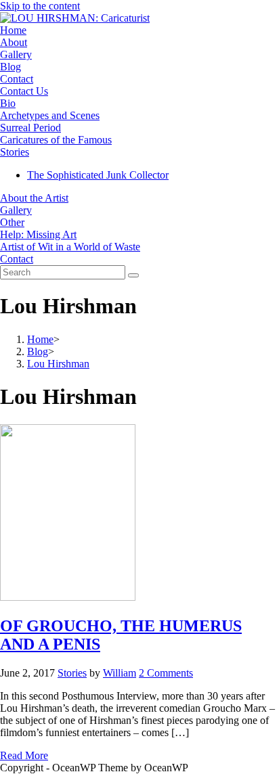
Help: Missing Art (38, 234)
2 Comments (166, 673)
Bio (8, 103)
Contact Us (24, 91)
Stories (14, 152)
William (119, 673)
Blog (10, 66)
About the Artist (34, 198)
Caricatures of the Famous (56, 139)
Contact (16, 79)
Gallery (16, 54)
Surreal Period (30, 127)
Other (12, 222)
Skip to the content (40, 6)
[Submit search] (133, 275)
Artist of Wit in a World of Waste (70, 246)
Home (13, 30)
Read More (24, 755)
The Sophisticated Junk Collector (98, 175)
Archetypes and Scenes (50, 115)
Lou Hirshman (58, 363)
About (13, 42)
